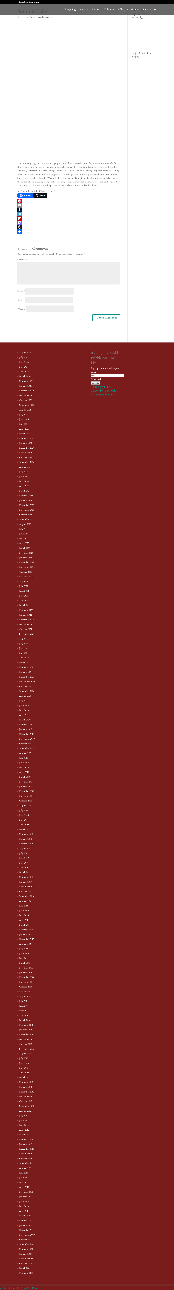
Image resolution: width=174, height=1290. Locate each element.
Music (82, 10)
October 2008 (25, 1263)
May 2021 (24, 653)
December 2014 (26, 977)
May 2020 (24, 710)
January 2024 (25, 500)
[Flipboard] (68, 218)
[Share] (68, 231)
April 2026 (24, 371)
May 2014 (24, 1010)
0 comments (48, 17)
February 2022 (26, 610)
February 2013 (26, 1082)
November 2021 (27, 624)
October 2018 (25, 800)
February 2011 (26, 1191)
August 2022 (25, 581)
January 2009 (25, 1253)
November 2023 (27, 509)
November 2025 (27, 395)
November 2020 (27, 681)
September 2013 (26, 1048)
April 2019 (24, 772)
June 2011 (24, 1177)
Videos (107, 10)
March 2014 (24, 1020)
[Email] (68, 205)
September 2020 (26, 691)
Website (21, 308)
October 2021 (25, 629)
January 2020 (25, 729)
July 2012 (23, 1115)
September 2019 (26, 748)
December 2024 (26, 447)
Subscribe (95, 383)
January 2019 (25, 786)
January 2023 (25, 557)
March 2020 (24, 719)
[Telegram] (68, 214)
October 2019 (25, 743)
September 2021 (26, 633)
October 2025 (25, 400)
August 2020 (25, 695)
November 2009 (27, 1234)
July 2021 (23, 643)
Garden (135, 10)
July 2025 (23, 414)
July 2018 (23, 810)
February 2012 (26, 1139)
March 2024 (24, 490)
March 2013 (24, 1077)
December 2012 (26, 1091)
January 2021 (25, 672)
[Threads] (68, 227)
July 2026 (23, 357)
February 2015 (26, 967)
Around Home (36, 17)
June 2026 (24, 362)
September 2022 (26, 576)
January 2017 (25, 881)
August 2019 (25, 753)
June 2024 (24, 476)
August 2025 (25, 409)
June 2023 (24, 533)
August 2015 (25, 944)
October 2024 (25, 457)
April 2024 (24, 486)
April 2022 (24, 600)
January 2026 (25, 385)
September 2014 (26, 991)
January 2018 (25, 839)
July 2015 (23, 948)
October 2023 (25, 514)
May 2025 (24, 424)
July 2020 (23, 700)
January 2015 (25, 972)
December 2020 (26, 676)
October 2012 (25, 1101)
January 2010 (25, 1225)
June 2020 (24, 705)
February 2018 (26, 834)
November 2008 (27, 1258)
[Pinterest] (68, 201)
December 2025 (26, 390)
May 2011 (24, 1182)
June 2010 (24, 1201)
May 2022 (24, 595)
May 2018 (24, 819)
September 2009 (26, 1244)
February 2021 (26, 667)
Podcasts (96, 10)
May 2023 (24, 538)
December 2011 (26, 1148)
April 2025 (24, 428)
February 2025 (26, 438)
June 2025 (24, 419)
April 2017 (24, 867)
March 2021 (24, 662)
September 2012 (26, 1106)
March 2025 (24, 433)
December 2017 (26, 843)
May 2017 (24, 862)
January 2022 (25, 614)
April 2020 (24, 715)
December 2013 (26, 1034)
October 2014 (25, 986)
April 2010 (24, 1211)
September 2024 (26, 462)
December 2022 (26, 562)
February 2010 (26, 1220)
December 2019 (26, 734)
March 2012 (24, 1134)
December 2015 (26, 939)
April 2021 (24, 657)
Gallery (121, 10)
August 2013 (25, 1053)
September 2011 (26, 1163)
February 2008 (26, 1273)
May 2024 (24, 481)
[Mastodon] (68, 223)
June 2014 (24, 1005)
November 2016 (27, 886)
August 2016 (25, 901)
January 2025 (25, 443)
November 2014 (27, 982)
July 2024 (23, 471)
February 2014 (26, 1025)
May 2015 (24, 958)
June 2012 (24, 1120)
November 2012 (27, 1096)
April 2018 (24, 824)
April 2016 (24, 920)
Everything (70, 10)
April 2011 (24, 1187)
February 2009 (26, 1249)
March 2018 (24, 829)
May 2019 (24, 767)
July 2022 (23, 586)
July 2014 (23, 1001)
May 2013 (24, 1067)
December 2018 (26, 791)
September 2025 (26, 405)
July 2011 (23, 1172)
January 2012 (25, 1144)
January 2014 (25, 1029)
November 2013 (27, 1039)
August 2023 (25, 524)
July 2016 (23, 905)
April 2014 (24, 1015)
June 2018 (24, 815)
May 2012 (24, 1125)
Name (21, 291)
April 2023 (24, 543)
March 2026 (24, 376)
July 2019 (23, 757)
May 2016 (24, 915)
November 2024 (27, 452)
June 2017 (24, 858)
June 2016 (24, 910)
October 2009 (25, 1239)
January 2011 (25, 1196)
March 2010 (24, 1215)
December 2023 (26, 505)
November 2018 (27, 796)
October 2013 (25, 1044)
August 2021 (25, 638)
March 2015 (24, 962)
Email (20, 300)
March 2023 (24, 548)
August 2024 (25, 466)
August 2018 (25, 805)
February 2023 (26, 552)
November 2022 (27, 567)
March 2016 (24, 924)
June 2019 (24, 762)
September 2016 (26, 896)
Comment (23, 259)
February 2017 (26, 877)
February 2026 (26, 381)
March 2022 (24, 605)
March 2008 (24, 1268)
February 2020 (26, 724)
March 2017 (24, 872)
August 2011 (25, 1168)
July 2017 (23, 853)
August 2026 (25, 352)
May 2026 (24, 366)
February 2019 (26, 781)
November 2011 (27, 1153)
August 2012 (25, 1110)
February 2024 (26, 495)
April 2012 (24, 1129)
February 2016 (26, 929)
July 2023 (23, 529)
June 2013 (24, 1063)
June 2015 (24, 953)
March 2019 (24, 776)
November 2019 (27, 738)
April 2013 (24, 1072)
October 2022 (25, 571)
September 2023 (26, 519)
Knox (145, 10)
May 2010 (24, 1206)
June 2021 (24, 648)
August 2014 (25, 996)
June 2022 (24, 590)
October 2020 (25, 686)
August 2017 (25, 848)
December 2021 (26, 619)
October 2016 (25, 891)
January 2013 (25, 1087)
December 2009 (26, 1230)
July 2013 (23, 1058)
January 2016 (25, 934)
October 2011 (25, 1158)
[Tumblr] (68, 210)
